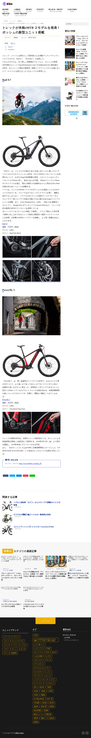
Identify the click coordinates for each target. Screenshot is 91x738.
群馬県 (52, 706)
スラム (6, 645)
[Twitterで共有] (12, 476)
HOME (5, 10)
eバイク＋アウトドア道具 (42, 648)
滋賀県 (36, 706)
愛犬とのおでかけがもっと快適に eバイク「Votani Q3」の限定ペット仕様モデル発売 (82, 82)
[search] (87, 24)
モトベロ (45, 679)
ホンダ (23, 649)
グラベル (48, 660)
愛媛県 (43, 695)
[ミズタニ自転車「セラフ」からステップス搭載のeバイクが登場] (7, 506)
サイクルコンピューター (42, 668)
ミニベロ (5, 570)
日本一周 (49, 699)
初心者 (42, 687)
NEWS (29, 10)
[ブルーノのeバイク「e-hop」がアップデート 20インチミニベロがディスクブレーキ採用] (70, 40)
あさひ (54, 652)
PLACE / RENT (56, 10)
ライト (53, 679)
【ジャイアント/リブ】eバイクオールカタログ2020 (33, 527)
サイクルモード (39, 671)
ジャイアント (15, 637)
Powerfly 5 (10, 49)
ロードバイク (38, 683)
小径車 (11, 570)
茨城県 (46, 710)
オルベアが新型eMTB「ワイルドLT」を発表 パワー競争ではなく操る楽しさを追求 (82, 54)
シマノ (6, 637)
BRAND (5, 14)
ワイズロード (49, 683)
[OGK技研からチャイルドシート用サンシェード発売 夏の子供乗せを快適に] (70, 95)
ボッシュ (15, 649)
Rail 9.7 (9, 47)
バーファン (14, 645)
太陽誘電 (13, 653)
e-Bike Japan (19, 733)
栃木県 (52, 703)
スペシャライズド (18, 641)
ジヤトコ (6, 641)
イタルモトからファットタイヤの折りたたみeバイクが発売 (33, 606)
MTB (34, 37)
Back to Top (45, 621)
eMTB (30, 37)
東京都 (44, 703)
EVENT (40, 10)
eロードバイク (38, 652)
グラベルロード (39, 664)
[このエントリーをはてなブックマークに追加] (19, 476)
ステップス (37, 675)
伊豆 (35, 687)
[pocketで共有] (25, 476)
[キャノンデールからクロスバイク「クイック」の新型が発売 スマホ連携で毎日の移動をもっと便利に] (70, 66)
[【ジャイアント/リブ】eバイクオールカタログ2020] (7, 530)
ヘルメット (47, 675)
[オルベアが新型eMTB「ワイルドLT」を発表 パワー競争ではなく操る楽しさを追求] (70, 53)
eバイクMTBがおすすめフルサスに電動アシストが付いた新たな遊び (45, 639)
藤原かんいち (38, 714)
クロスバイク (60, 569)
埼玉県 (36, 691)
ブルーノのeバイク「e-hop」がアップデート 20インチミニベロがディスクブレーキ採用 (82, 40)
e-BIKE (17, 10)
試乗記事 (48, 714)
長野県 (36, 718)
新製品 (16, 37)
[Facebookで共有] (5, 476)
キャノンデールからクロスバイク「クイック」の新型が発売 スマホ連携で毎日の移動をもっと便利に (56, 575)
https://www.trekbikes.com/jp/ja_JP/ (30, 463)
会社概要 (67, 637)
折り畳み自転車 (12, 601)
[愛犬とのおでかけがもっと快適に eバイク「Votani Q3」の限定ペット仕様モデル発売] (70, 82)
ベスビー (6, 649)
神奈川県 (44, 706)
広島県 (36, 695)
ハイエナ (24, 645)
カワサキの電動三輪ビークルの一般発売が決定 (32, 514)
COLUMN (72, 10)
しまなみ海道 (38, 656)
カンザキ (48, 656)
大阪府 (43, 691)
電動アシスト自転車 (75, 570)
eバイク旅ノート (39, 644)
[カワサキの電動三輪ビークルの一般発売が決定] (7, 518)
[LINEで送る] (32, 476)
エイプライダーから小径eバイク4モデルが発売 (11, 605)
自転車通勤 (37, 710)
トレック (23, 37)
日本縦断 (37, 703)
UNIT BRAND (20, 14)
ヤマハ (6, 653)
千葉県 (49, 687)
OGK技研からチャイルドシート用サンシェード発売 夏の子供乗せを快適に (82, 95)
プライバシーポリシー (71, 640)
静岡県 (36, 722)
